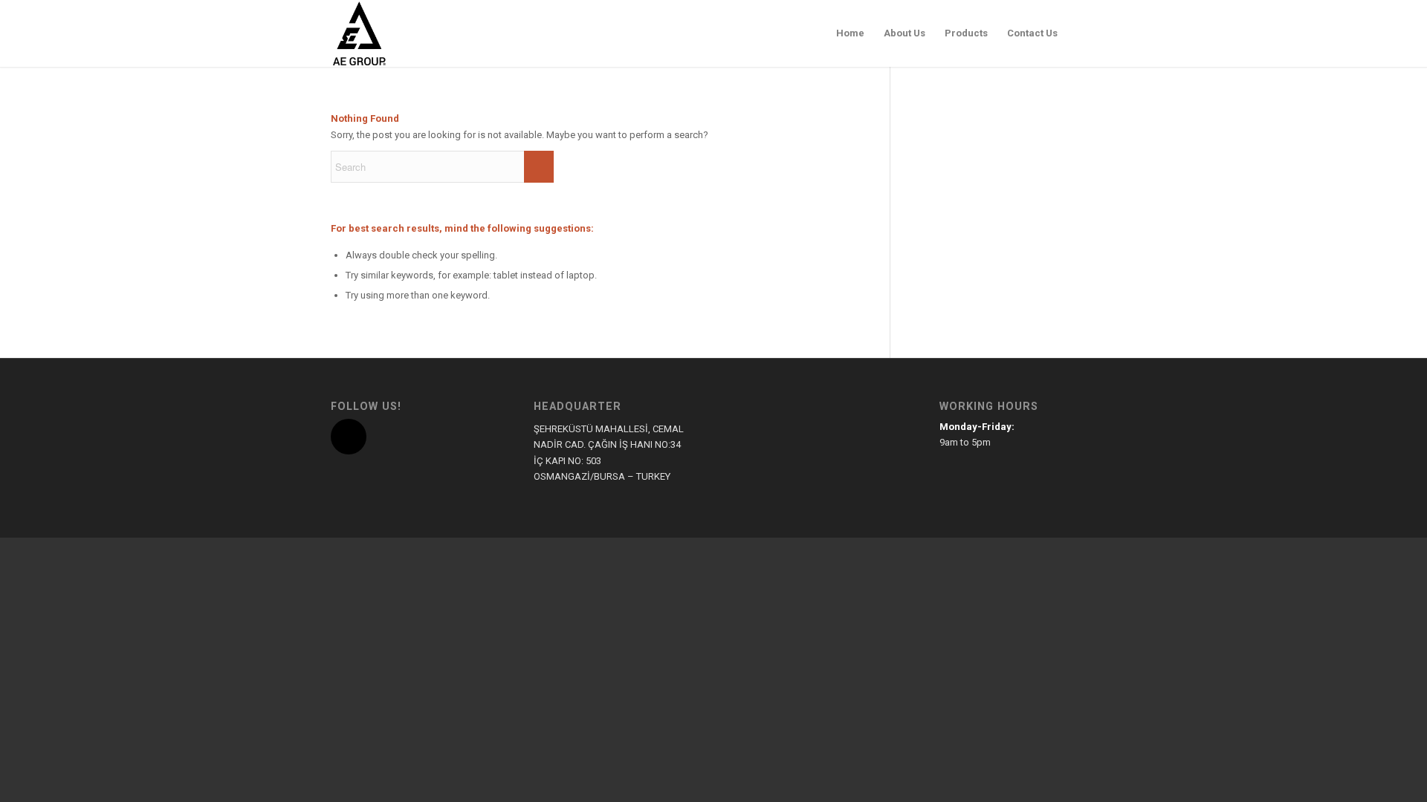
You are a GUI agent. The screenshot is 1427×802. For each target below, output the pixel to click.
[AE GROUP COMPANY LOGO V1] (359, 33)
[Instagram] (348, 436)
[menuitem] (850, 33)
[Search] (1081, 33)
